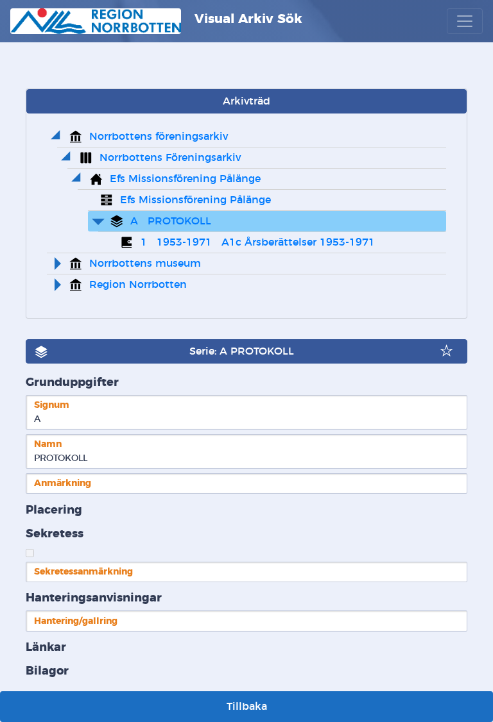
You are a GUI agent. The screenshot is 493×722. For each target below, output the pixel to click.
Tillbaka (247, 706)
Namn (48, 444)
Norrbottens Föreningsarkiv (170, 158)
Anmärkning (62, 483)
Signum (51, 405)
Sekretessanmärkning (83, 571)
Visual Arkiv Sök (246, 19)
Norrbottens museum (145, 263)
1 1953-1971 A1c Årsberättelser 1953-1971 (258, 242)
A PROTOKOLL (170, 221)
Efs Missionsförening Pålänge (185, 179)
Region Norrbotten (138, 285)
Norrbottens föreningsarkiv (158, 136)
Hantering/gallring (75, 621)
